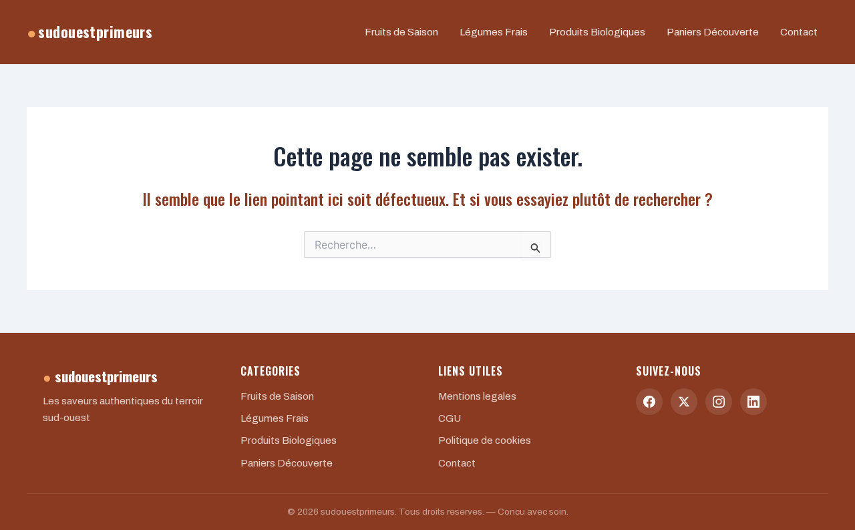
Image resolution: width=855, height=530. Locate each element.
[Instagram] (718, 401)
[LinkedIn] (753, 401)
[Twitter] (684, 401)
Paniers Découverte (713, 32)
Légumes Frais (494, 32)
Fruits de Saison (401, 32)
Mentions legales (477, 396)
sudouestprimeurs (89, 31)
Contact (799, 32)
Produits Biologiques (597, 32)
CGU (449, 418)
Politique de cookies (484, 440)
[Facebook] (649, 401)
